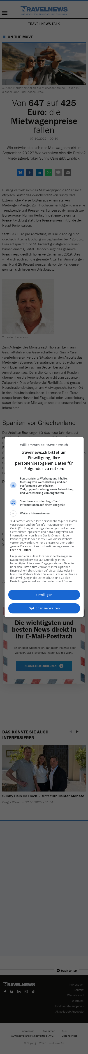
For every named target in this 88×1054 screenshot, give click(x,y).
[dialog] (44, 527)
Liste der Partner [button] (20, 550)
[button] (44, 513)
